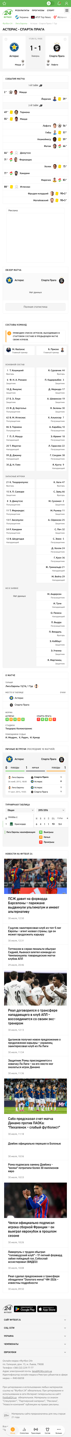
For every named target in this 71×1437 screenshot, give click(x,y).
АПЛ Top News (43, 17)
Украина (23, 17)
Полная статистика (35, 306)
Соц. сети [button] (9, 1328)
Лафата (54, 65)
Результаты (22, 10)
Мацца (18, 65)
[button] (59, 1430)
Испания (62, 17)
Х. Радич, (24, 737)
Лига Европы (21, 23)
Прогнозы (38, 10)
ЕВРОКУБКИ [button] (10, 1352)
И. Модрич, (11, 737)
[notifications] (59, 3)
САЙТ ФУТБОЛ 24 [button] (12, 1320)
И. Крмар (35, 737)
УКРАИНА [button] (9, 1336)
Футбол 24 (7, 23)
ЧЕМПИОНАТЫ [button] (11, 1344)
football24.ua (10, 1397)
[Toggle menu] (67, 10)
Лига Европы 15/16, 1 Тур (19, 686)
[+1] (4, 3)
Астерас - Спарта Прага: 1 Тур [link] (43, 23)
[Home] (8, 17)
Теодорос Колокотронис (18, 728)
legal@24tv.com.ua (42, 1371)
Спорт (50, 10)
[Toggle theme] (50, 3)
